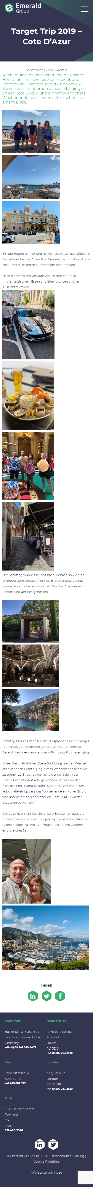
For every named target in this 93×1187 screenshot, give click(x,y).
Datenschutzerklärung (67, 1156)
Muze (58, 1172)
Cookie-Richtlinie (46, 1161)
